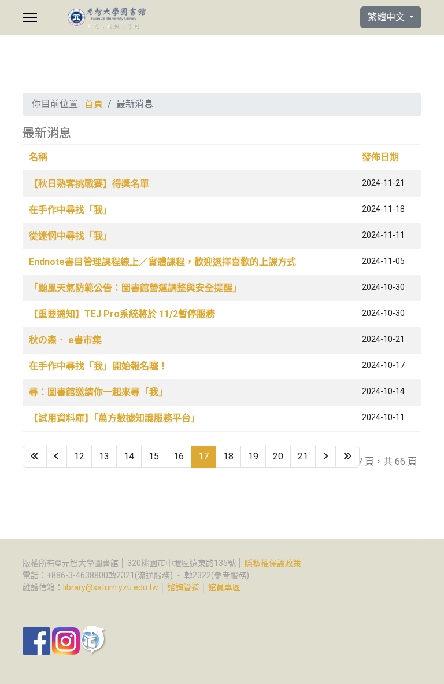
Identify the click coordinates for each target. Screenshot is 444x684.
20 (278, 456)
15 (154, 456)
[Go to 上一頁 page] (56, 457)
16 (178, 456)
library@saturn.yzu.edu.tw (110, 587)
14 (129, 456)
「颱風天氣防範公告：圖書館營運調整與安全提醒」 (135, 287)
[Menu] (30, 17)
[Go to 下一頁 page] (325, 457)
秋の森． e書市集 (65, 339)
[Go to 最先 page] (35, 457)
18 (228, 456)
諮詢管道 (183, 587)
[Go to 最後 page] (347, 457)
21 (303, 456)
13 (104, 456)
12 (79, 456)
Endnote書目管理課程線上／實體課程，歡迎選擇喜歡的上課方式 (162, 261)
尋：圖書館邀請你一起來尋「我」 (98, 392)
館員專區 (224, 587)
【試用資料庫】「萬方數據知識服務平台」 (114, 418)
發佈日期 (380, 157)
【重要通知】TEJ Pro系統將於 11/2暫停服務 (122, 313)
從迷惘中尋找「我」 (70, 235)
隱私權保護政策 (273, 563)
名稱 (38, 157)
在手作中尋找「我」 (70, 209)
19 (253, 456)
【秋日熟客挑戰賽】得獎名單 (89, 183)
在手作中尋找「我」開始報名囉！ (98, 366)
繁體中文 (387, 17)
